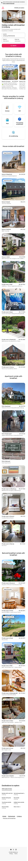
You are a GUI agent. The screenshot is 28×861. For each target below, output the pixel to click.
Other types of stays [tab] (7, 788)
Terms (15, 853)
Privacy (11, 853)
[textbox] (7, 41)
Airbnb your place (19, 8)
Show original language (8, 3)
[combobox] (13, 36)
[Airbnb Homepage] (3, 7)
